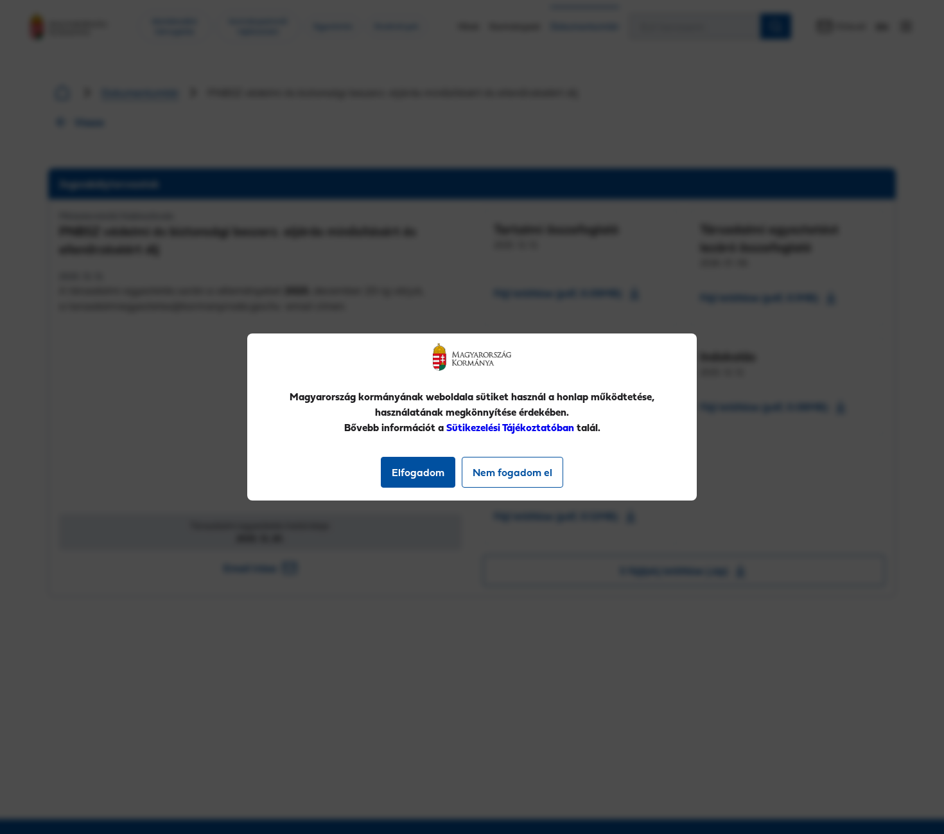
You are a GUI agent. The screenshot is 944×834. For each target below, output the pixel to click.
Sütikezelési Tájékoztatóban (510, 427)
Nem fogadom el (512, 472)
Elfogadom (418, 472)
